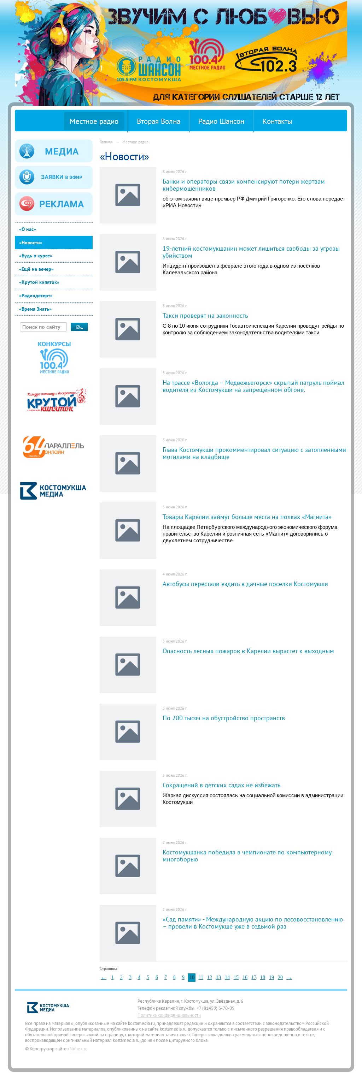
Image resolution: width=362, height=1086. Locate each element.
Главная (106, 141)
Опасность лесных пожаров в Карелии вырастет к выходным (248, 650)
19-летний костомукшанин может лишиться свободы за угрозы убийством (251, 251)
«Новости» (30, 242)
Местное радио (94, 121)
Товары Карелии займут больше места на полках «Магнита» (247, 516)
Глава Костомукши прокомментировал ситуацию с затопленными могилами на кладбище (254, 453)
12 (209, 977)
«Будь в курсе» (35, 255)
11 (201, 977)
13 (218, 977)
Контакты (277, 121)
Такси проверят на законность (205, 315)
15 (236, 977)
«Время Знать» (35, 309)
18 (262, 977)
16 (245, 977)
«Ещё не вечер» (36, 269)
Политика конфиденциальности (169, 1015)
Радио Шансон (221, 121)
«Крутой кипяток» (39, 282)
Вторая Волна (158, 121)
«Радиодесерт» (36, 295)
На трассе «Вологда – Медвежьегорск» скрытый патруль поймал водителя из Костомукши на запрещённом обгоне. (253, 386)
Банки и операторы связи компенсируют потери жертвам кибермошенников (244, 184)
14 (227, 977)
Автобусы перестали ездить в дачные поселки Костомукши (245, 583)
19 (271, 977)
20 (280, 977)
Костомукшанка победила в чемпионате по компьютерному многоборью (247, 855)
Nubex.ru (79, 1048)
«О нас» (27, 229)
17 (253, 977)
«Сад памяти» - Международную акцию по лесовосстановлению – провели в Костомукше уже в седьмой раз (253, 922)
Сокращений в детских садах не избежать (221, 785)
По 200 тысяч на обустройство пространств (224, 718)
